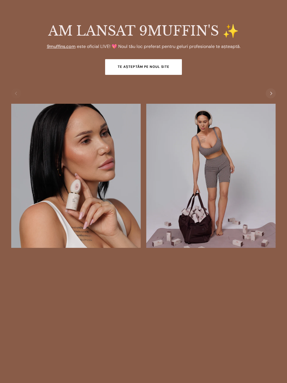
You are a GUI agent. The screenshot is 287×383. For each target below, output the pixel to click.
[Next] (271, 93)
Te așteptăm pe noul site (143, 66)
